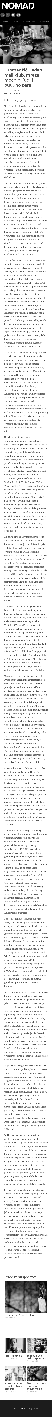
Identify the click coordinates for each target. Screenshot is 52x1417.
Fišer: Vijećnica (13, 1355)
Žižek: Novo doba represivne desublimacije (37, 1386)
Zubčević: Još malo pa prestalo (36, 1357)
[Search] (2, 15)
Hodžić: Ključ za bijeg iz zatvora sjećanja (13, 1386)
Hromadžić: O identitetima (20, 1315)
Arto (15, 22)
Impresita (33, 1408)
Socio (5, 22)
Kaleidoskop (29, 22)
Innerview (44, 22)
